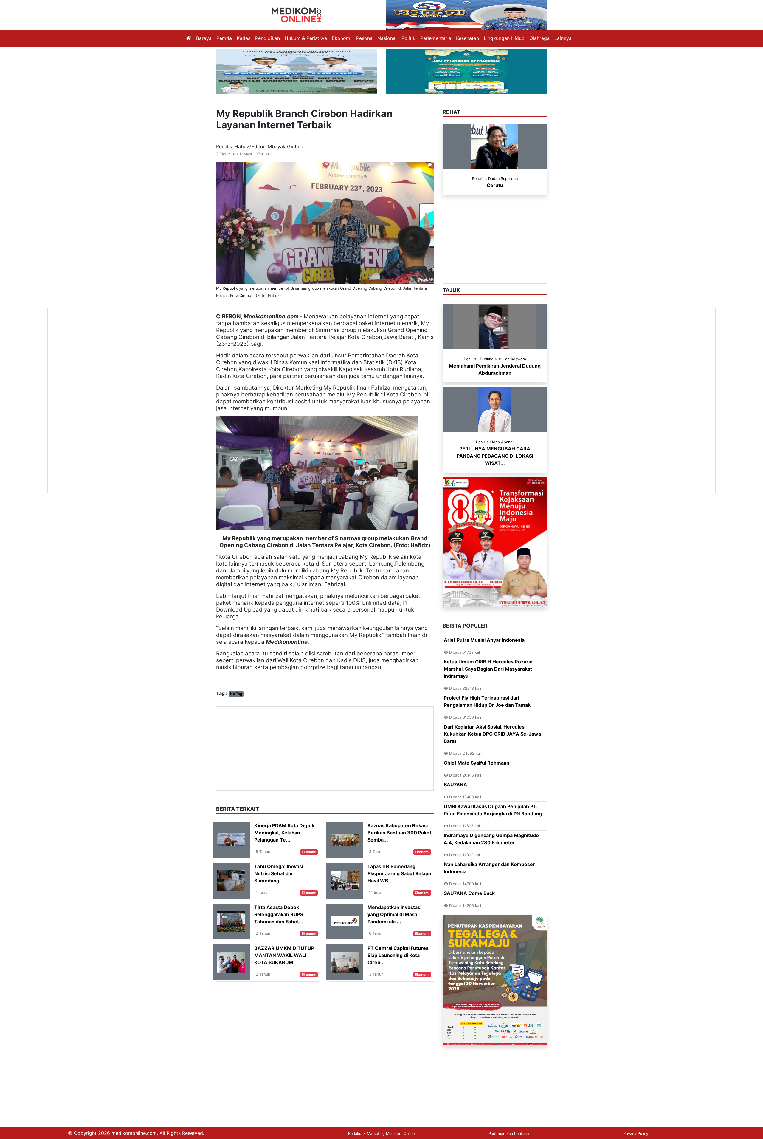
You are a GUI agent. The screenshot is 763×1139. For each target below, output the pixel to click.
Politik (408, 38)
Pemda (224, 38)
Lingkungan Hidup (504, 38)
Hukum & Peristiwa (306, 38)
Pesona (364, 38)
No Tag (236, 694)
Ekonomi (341, 38)
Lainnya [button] (563, 38)
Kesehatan (467, 38)
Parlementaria (435, 38)
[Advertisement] (324, 748)
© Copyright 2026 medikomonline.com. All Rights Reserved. (136, 1133)
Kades (243, 38)
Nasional (387, 38)
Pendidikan (267, 38)
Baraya (204, 38)
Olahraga (539, 38)
